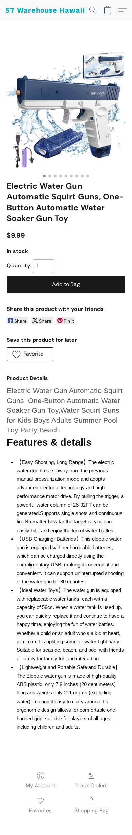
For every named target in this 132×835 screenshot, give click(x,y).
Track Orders (91, 785)
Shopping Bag (91, 810)
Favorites (40, 810)
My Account (41, 785)
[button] (45, 10)
